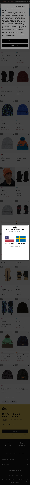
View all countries (15, 246)
